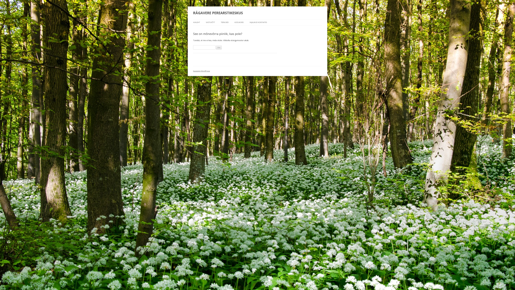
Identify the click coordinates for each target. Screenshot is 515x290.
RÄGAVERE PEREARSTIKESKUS (218, 12)
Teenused (225, 22)
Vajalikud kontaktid (258, 22)
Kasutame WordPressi (201, 71)
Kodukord (239, 22)
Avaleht (196, 22)
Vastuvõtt (210, 22)
